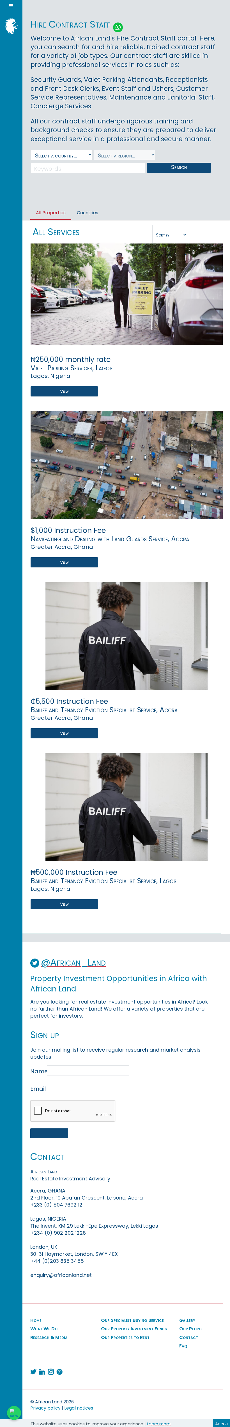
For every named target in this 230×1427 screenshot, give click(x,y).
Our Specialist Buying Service (132, 1320)
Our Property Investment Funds (134, 1328)
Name (38, 1071)
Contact (188, 1337)
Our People (191, 1328)
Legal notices (78, 1408)
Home (36, 1320)
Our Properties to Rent (125, 1337)
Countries (87, 212)
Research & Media (49, 1337)
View (64, 391)
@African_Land (73, 962)
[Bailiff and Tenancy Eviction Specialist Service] (127, 636)
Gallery (187, 1320)
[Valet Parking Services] (127, 294)
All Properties (51, 212)
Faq (183, 1346)
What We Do (44, 1328)
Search (179, 167)
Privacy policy (45, 1408)
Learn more (159, 1424)
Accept (221, 1424)
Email (38, 1089)
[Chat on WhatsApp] (14, 1413)
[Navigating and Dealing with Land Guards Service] (127, 465)
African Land (10, 26)
